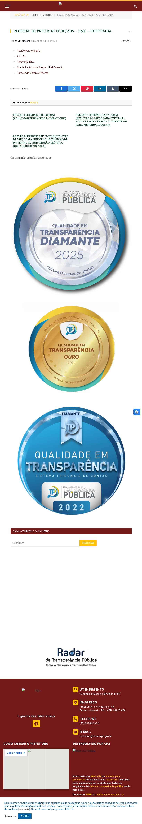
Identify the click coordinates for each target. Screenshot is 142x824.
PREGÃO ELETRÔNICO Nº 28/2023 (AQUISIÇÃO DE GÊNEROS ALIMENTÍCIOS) (39, 116)
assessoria (112, 779)
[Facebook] (36, 723)
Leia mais (23, 809)
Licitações (126, 41)
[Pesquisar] (135, 6)
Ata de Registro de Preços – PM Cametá (39, 67)
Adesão (21, 56)
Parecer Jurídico (25, 61)
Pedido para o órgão (28, 50)
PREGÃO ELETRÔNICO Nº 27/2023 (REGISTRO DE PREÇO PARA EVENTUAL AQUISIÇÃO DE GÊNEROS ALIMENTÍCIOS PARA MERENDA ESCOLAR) (101, 119)
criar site (96, 776)
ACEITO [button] (25, 816)
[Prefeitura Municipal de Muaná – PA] (71, 6)
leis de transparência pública (106, 786)
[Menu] (7, 6)
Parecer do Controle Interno (32, 72)
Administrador (22, 41)
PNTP (89, 794)
